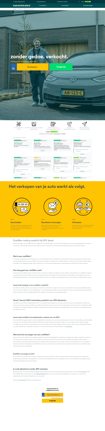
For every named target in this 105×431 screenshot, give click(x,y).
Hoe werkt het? (64, 5)
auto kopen (83, 371)
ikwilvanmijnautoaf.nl (41, 373)
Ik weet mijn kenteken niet (57, 398)
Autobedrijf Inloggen (88, 5)
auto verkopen (69, 326)
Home (14, 9)
